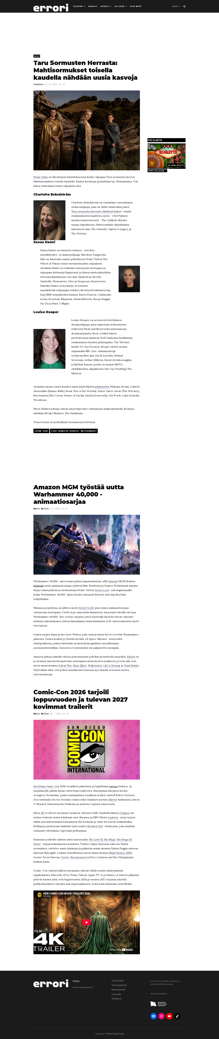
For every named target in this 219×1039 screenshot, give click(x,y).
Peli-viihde (119, 6)
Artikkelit (104, 6)
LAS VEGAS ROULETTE (176, 165)
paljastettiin (102, 386)
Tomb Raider (131, 665)
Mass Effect (80, 665)
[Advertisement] (109, 34)
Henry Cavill (86, 607)
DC (43, 812)
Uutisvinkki (116, 994)
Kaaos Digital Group (115, 1034)
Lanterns (113, 817)
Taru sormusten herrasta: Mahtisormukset (96, 211)
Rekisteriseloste (118, 990)
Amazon (113, 581)
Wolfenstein (95, 665)
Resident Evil (95, 826)
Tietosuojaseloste (119, 985)
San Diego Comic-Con (46, 786)
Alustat (175, 6)
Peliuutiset (78, 6)
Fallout (131, 656)
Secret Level (102, 590)
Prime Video (40, 177)
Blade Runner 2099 (120, 852)
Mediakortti (116, 999)
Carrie (65, 857)
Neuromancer (78, 857)
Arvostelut (92, 6)
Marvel (112, 799)
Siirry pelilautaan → (157, 171)
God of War (65, 665)
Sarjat (36, 56)
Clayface (125, 812)
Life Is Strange (112, 665)
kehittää (38, 585)
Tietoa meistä (135, 6)
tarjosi (113, 786)
